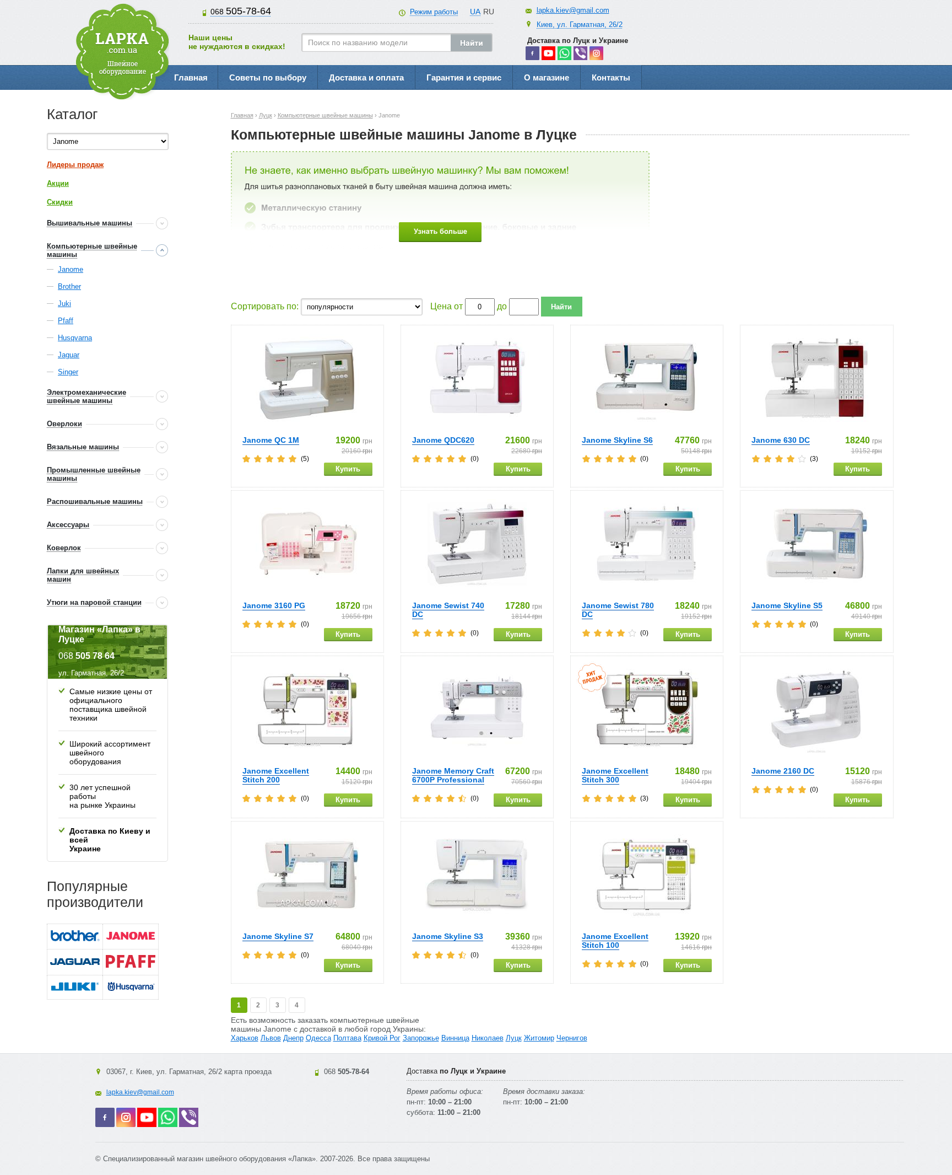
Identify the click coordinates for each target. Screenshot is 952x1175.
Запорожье (421, 1038)
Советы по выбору (267, 77)
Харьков (244, 1038)
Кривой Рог (382, 1038)
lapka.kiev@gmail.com (573, 10)
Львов (271, 1038)
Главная (191, 77)
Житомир (539, 1038)
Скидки (60, 202)
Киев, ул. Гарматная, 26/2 (580, 24)
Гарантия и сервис (463, 77)
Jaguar (68, 355)
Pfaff (65, 320)
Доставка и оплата (366, 77)
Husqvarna (75, 338)
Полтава (347, 1038)
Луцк (514, 1038)
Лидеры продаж (75, 164)
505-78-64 (240, 11)
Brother (69, 286)
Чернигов (571, 1038)
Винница (455, 1038)
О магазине (546, 77)
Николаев (488, 1038)
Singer (68, 372)
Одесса (318, 1038)
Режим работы (434, 12)
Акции (58, 183)
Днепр (293, 1038)
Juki (64, 303)
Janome (70, 269)
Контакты (611, 77)
